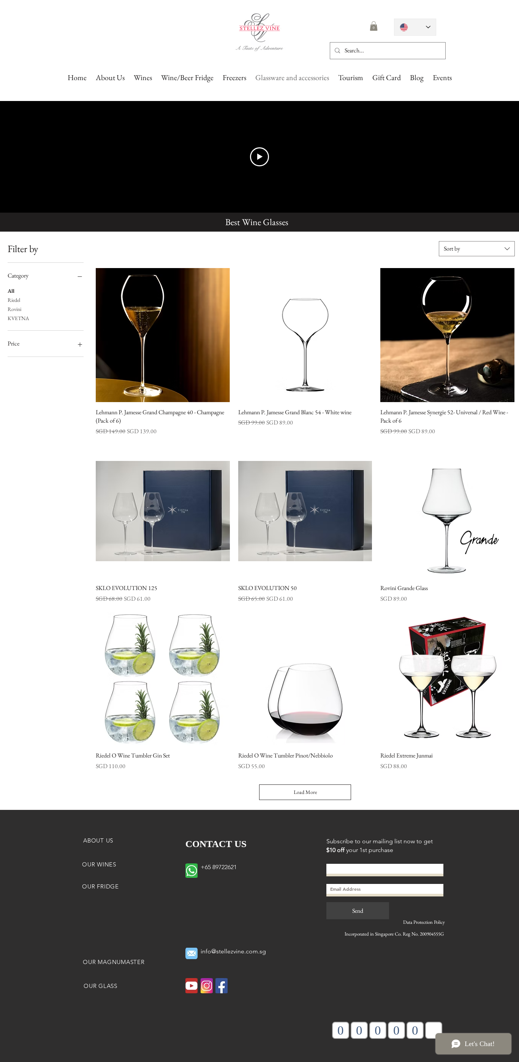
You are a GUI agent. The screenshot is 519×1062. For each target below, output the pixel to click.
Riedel (14, 300)
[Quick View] (163, 335)
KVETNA (18, 318)
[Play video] (259, 156)
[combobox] (477, 248)
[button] (374, 26)
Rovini (14, 309)
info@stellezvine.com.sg (233, 951)
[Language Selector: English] (415, 27)
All (11, 290)
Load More (305, 792)
